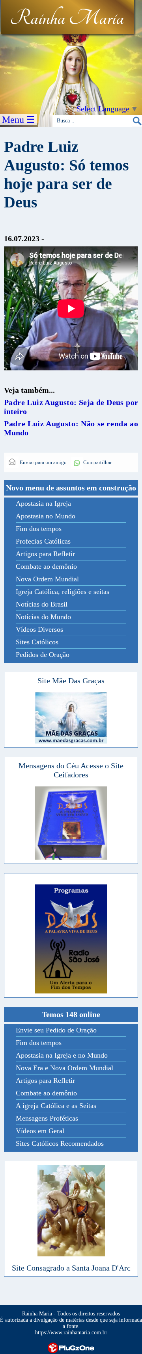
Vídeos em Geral (40, 1131)
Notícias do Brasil (41, 604)
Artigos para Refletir (45, 554)
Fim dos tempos (39, 529)
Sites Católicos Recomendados (60, 1143)
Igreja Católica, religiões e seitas (62, 592)
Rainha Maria (67, 18)
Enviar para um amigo (43, 462)
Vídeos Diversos (39, 629)
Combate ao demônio (46, 566)
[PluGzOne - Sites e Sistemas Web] (71, 1347)
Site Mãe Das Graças (71, 680)
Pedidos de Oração (42, 655)
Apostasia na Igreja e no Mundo (62, 1055)
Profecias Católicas (43, 541)
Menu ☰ (18, 120)
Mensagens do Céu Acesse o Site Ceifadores (71, 770)
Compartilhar (97, 462)
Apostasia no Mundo (45, 516)
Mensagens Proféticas (47, 1118)
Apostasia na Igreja (43, 503)
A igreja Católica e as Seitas (56, 1106)
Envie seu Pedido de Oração (56, 1030)
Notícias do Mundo (43, 617)
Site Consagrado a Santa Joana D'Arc (71, 1267)
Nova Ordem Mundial (47, 579)
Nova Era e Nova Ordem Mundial (64, 1068)
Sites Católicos (37, 642)
